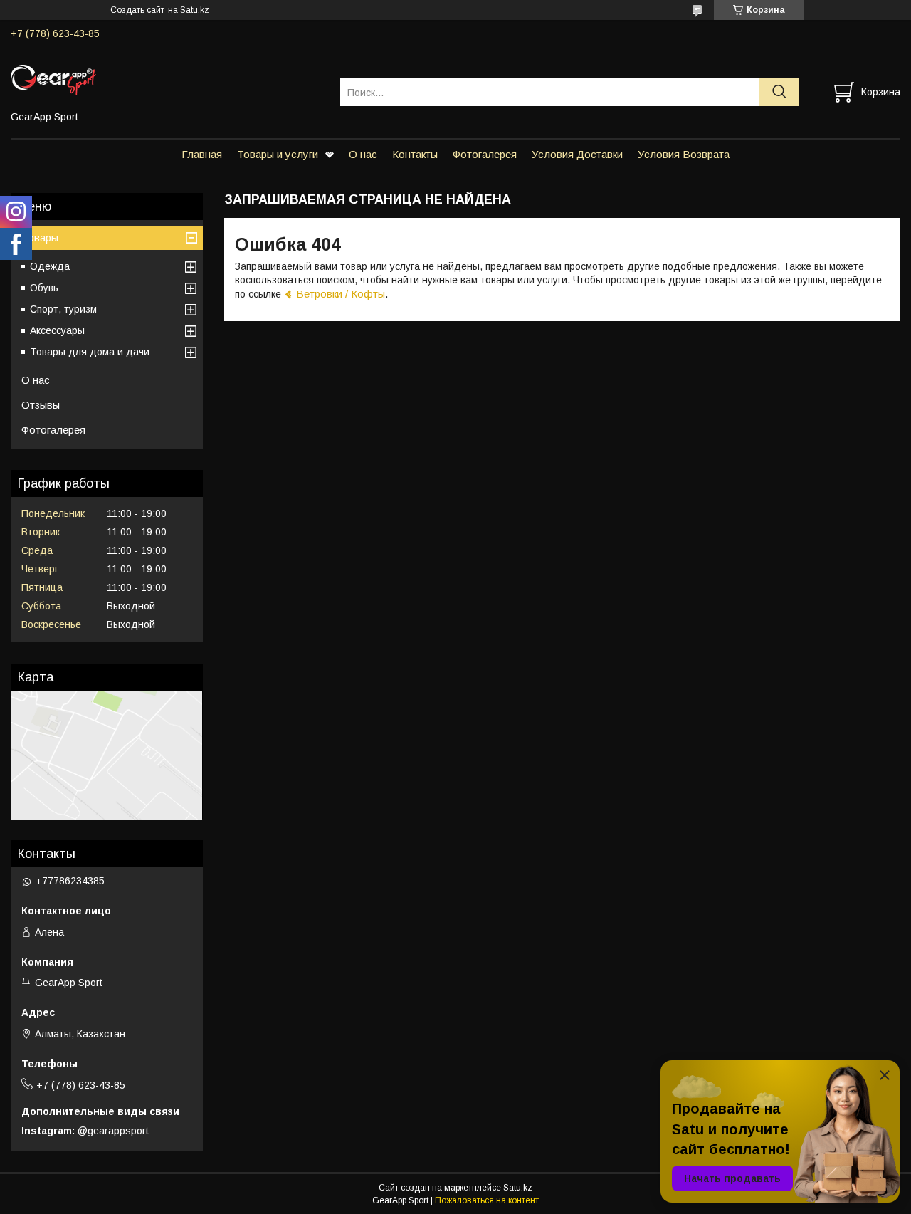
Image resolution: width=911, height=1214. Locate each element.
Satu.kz (517, 1188)
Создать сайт (137, 10)
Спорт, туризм (63, 309)
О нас (363, 154)
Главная (201, 154)
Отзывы (40, 405)
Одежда (50, 266)
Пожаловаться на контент (487, 1200)
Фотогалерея (485, 154)
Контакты (415, 154)
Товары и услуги (277, 154)
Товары (39, 237)
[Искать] (779, 92)
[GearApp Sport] (166, 79)
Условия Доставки (577, 154)
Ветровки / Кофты (340, 294)
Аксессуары (57, 330)
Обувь (44, 287)
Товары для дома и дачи (89, 351)
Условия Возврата (684, 154)
